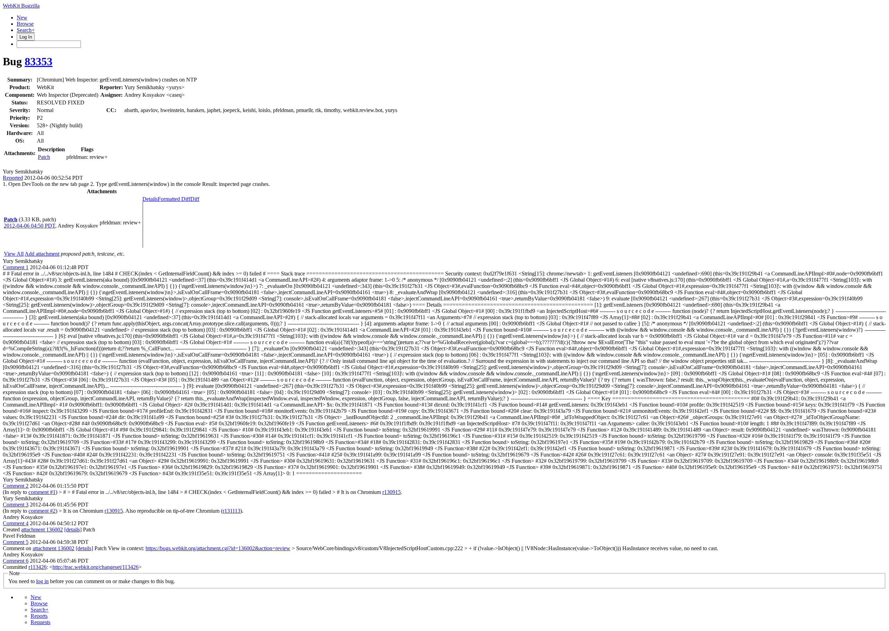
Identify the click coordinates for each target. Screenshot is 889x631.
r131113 (231, 511)
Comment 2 (15, 486)
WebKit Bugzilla (21, 6)
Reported (13, 178)
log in (42, 581)
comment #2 (42, 511)
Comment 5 (15, 542)
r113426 (37, 567)
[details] (73, 529)
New (22, 17)
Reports (39, 616)
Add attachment (42, 254)
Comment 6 (15, 561)
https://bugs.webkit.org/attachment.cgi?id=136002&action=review (218, 548)
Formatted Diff (174, 199)
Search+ (26, 30)
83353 (38, 61)
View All (14, 254)
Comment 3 (15, 505)
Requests (40, 622)
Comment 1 (15, 267)
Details (150, 199)
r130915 (391, 492)
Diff (194, 199)
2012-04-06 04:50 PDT (29, 226)
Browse (25, 24)
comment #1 (42, 492)
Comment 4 (15, 523)
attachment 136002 (42, 529)
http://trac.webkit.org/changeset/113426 (95, 567)
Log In (25, 37)
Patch (44, 157)
